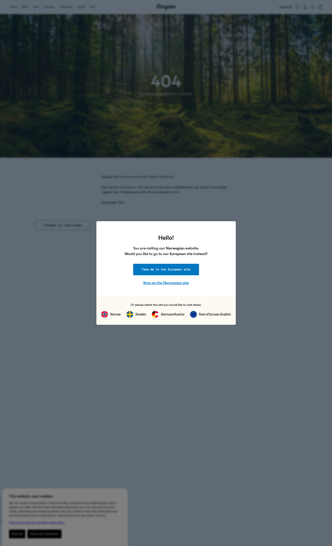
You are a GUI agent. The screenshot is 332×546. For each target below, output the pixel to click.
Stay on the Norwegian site (166, 283)
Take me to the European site (166, 269)
